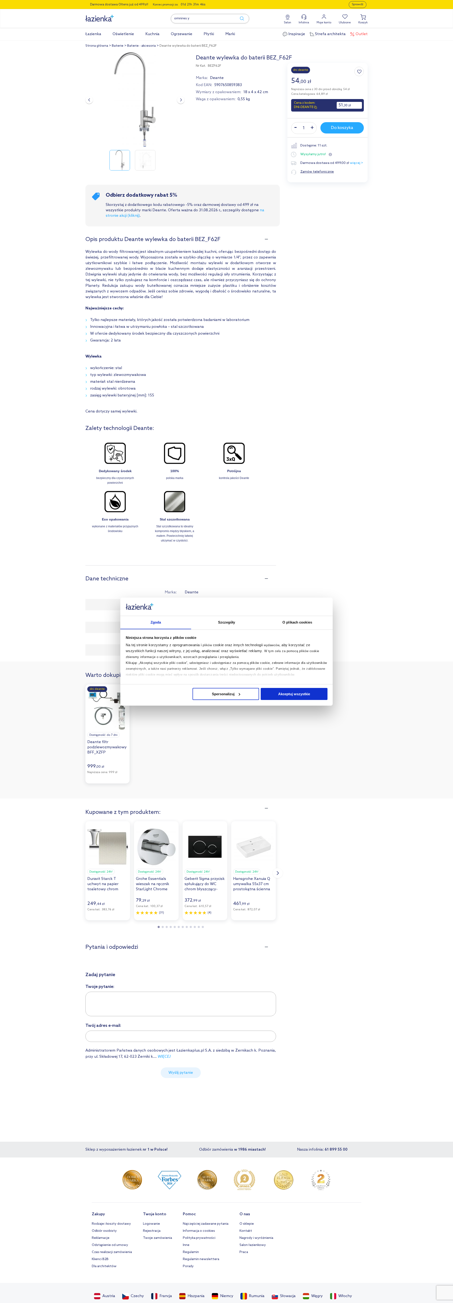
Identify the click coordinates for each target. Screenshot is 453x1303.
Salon (287, 22)
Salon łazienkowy (252, 1245)
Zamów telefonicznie (317, 172)
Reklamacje (100, 1238)
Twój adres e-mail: (103, 1025)
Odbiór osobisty (104, 1231)
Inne (186, 1245)
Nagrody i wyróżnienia (256, 1238)
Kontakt (245, 1231)
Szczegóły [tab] (226, 622)
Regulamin (191, 1252)
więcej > (356, 163)
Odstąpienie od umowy (110, 1245)
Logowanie (151, 1224)
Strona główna (96, 46)
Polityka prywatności (199, 1238)
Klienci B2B (100, 1259)
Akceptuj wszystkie (294, 694)
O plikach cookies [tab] (297, 622)
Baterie (117, 46)
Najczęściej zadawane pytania (205, 1224)
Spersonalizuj (223, 694)
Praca (243, 1252)
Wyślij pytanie (180, 1072)
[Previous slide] (89, 100)
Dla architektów (104, 1266)
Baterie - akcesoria (141, 46)
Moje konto (324, 22)
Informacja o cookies (199, 1231)
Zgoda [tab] (156, 622)
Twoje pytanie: (99, 986)
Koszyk (363, 22)
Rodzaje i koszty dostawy (111, 1224)
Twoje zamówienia (157, 1238)
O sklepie (246, 1224)
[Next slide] (181, 100)
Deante (217, 78)
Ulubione (345, 22)
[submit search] (239, 19)
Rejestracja (151, 1231)
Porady (188, 1266)
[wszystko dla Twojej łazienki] (110, 15)
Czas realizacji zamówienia (112, 1252)
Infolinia (304, 22)
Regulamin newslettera (201, 1259)
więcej (164, 1056)
